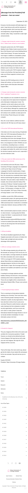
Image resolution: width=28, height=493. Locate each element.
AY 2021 (4, 423)
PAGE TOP (25, 488)
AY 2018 (4, 435)
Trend (2, 377)
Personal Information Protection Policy (14, 479)
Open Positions (9, 475)
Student (2, 381)
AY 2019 (4, 431)
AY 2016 (4, 443)
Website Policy (19, 475)
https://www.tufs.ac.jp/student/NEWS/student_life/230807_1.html (14, 322)
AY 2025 (4, 407)
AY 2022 (4, 419)
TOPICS (3, 371)
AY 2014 (4, 451)
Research (3, 385)
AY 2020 (4, 427)
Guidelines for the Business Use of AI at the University (12, 397)
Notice (2, 393)
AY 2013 (4, 455)
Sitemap (14, 482)
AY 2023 (4, 415)
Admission (3, 389)
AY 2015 (4, 447)
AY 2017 (4, 439)
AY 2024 (4, 411)
